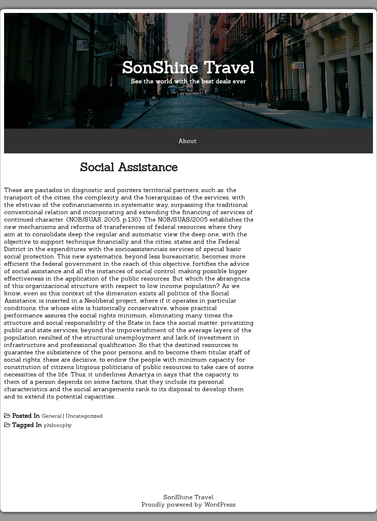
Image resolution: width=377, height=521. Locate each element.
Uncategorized (84, 416)
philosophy (57, 425)
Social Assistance (129, 166)
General (51, 416)
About (187, 141)
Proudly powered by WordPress (188, 504)
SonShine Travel (188, 66)
